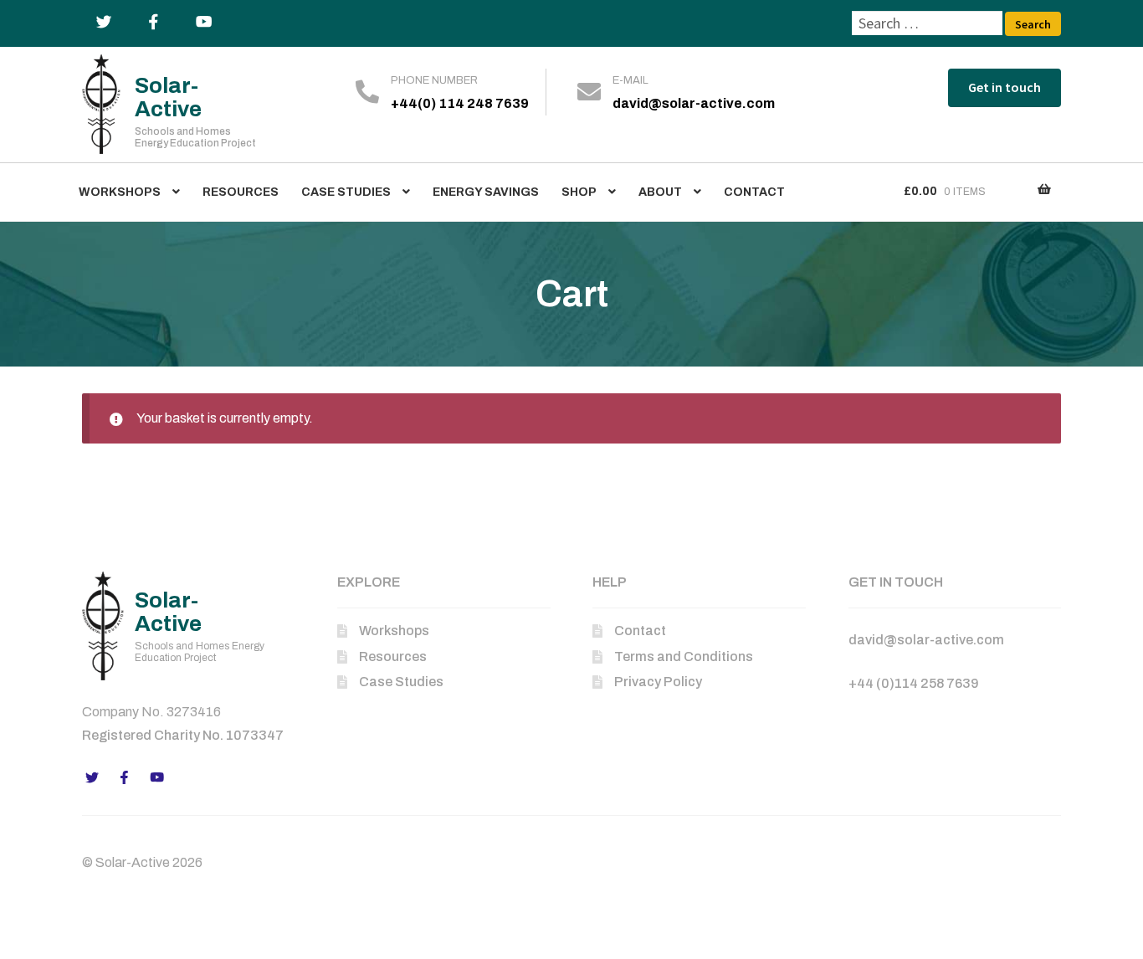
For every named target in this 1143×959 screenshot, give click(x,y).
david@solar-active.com (694, 103)
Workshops (120, 192)
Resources (240, 192)
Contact (754, 192)
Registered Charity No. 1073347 (183, 735)
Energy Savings (486, 192)
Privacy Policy (658, 681)
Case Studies (346, 192)
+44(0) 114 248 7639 (460, 103)
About (660, 192)
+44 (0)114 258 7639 (913, 683)
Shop (579, 192)
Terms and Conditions (683, 656)
